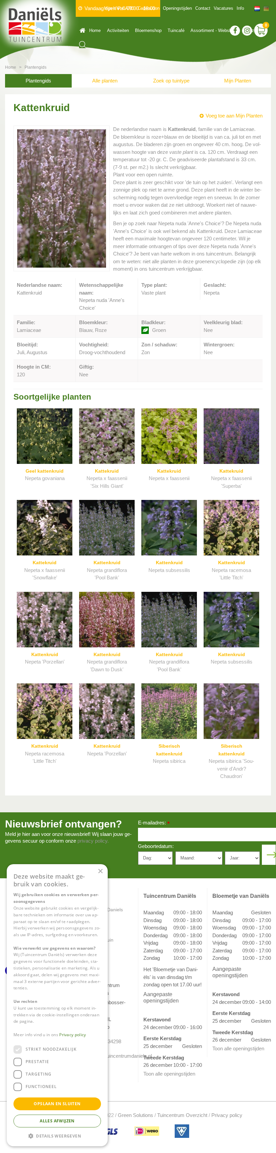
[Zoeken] (82, 44)
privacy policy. (93, 841)
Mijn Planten (237, 80)
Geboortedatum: (156, 846)
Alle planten (104, 80)
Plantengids (38, 80)
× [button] (100, 871)
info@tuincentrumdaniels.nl (110, 1056)
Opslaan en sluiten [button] (57, 1104)
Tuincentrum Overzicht (182, 1115)
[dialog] (57, 1005)
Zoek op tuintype (171, 80)
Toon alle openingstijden (169, 1074)
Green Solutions (135, 1115)
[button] (57, 1136)
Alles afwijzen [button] (57, 1121)
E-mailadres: (154, 823)
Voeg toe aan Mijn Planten (234, 115)
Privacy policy (226, 1115)
